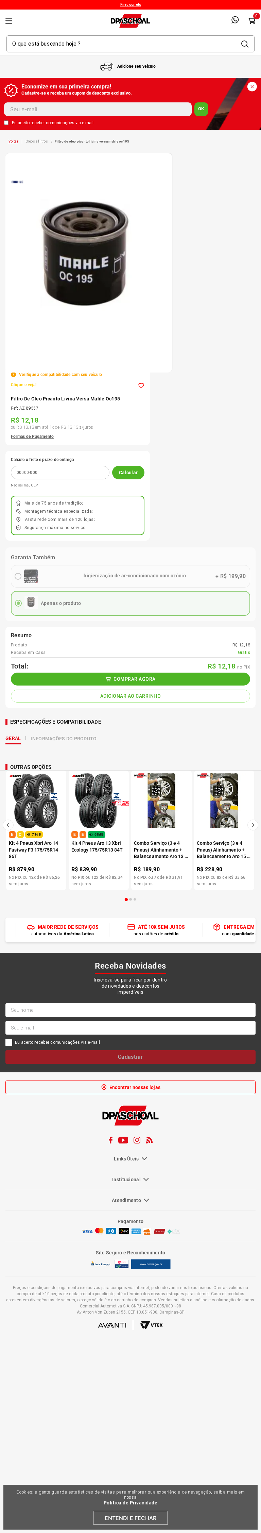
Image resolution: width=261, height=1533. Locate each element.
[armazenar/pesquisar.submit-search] (245, 44)
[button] (126, 1135)
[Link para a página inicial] (13, 141)
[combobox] (130, 43)
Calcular (128, 472)
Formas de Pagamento (32, 436)
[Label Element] (130, 44)
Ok (201, 108)
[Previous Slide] (8, 1060)
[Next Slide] (252, 1060)
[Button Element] (251, 21)
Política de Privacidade (131, 1502)
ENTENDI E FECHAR (130, 1518)
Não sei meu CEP (24, 485)
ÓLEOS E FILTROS (36, 141)
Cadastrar (130, 1292)
